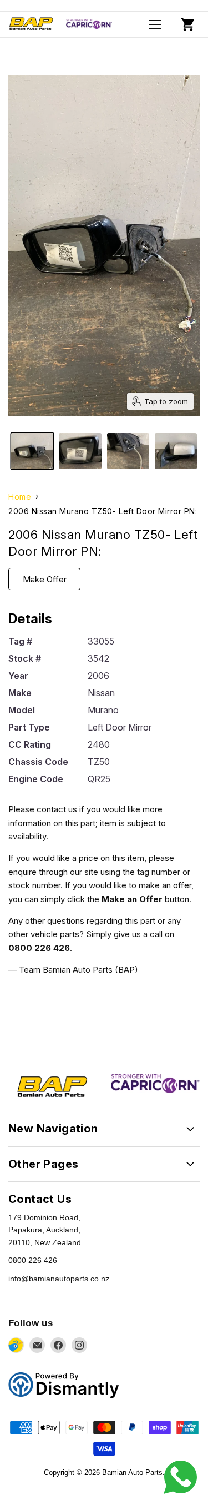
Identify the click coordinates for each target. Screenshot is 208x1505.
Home (19, 497)
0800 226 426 (32, 1260)
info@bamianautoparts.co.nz (58, 1278)
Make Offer (45, 579)
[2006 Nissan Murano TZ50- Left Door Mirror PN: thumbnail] (32, 451)
